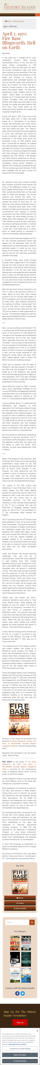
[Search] (32, 922)
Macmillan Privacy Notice (17, 1044)
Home (9, 21)
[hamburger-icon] (37, 14)
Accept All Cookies (20, 1061)
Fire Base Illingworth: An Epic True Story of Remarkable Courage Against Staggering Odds (19, 743)
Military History (18, 21)
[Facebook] (17, 993)
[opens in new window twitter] (22, 993)
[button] (20, 898)
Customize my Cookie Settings (20, 1049)
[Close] (37, 1030)
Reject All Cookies (20, 1055)
